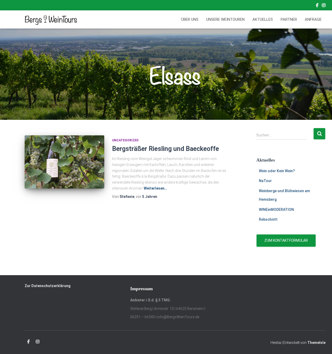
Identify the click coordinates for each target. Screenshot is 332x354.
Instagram (324, 6)
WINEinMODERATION (276, 209)
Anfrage (313, 19)
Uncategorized (125, 140)
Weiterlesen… (155, 188)
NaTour (265, 181)
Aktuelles (262, 19)
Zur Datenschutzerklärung (48, 286)
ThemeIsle (316, 343)
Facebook (317, 6)
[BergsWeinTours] (51, 19)
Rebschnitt (268, 219)
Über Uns (189, 19)
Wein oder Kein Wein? (277, 171)
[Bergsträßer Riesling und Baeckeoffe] (64, 162)
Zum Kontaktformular (286, 240)
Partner (289, 19)
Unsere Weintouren (225, 19)
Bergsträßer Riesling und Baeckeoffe (165, 148)
